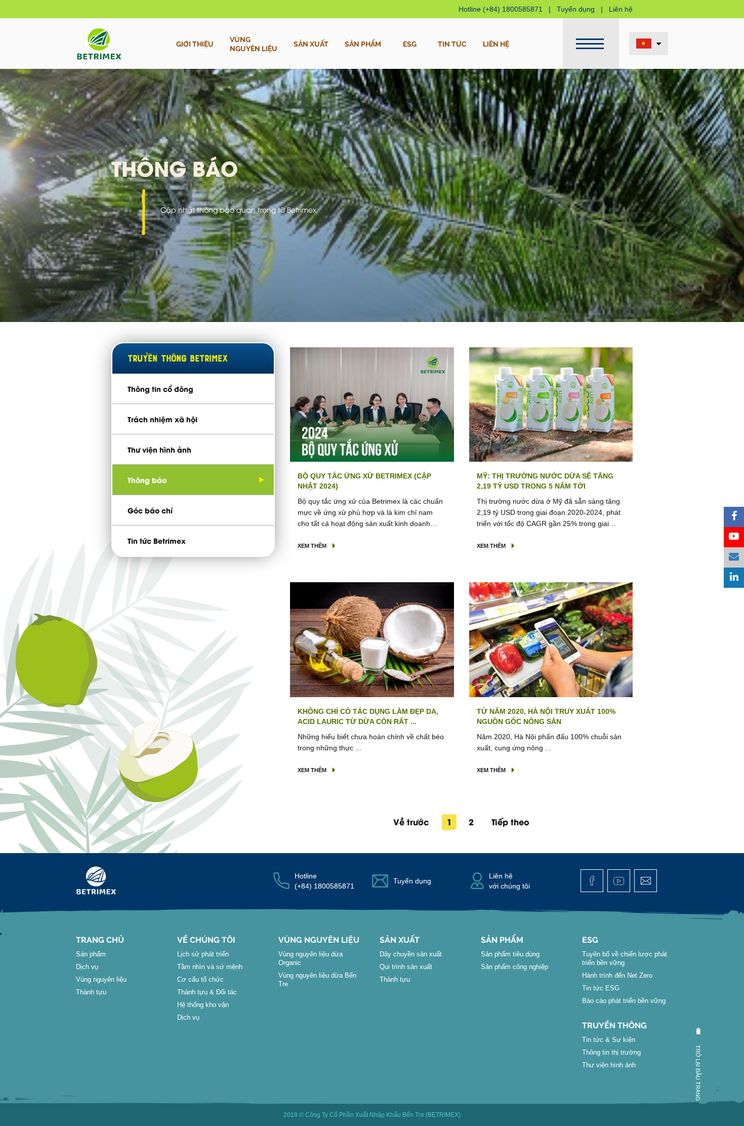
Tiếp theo (510, 821)
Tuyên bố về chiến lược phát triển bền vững (624, 958)
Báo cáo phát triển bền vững (624, 1000)
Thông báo (147, 479)
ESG (410, 43)
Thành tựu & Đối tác (207, 992)
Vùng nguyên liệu (101, 979)
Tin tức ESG (600, 988)
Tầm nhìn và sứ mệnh (209, 967)
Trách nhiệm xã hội (162, 419)
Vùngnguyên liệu (253, 43)
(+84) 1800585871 (513, 9)
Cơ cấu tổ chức (200, 979)
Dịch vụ (87, 967)
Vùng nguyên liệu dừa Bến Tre (317, 980)
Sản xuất (311, 43)
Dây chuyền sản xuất (411, 954)
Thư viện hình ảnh (159, 449)
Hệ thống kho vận (203, 1005)
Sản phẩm (363, 43)
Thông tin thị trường (611, 1052)
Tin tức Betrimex (157, 540)
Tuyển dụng (576, 9)
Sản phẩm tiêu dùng (510, 954)
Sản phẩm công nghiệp (514, 967)
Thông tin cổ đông (160, 388)
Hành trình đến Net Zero (617, 975)
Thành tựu (91, 992)
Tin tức (452, 43)
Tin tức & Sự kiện (608, 1039)
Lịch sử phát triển (203, 954)
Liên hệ (621, 9)
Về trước (411, 821)
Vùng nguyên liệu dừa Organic (310, 958)
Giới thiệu (195, 43)
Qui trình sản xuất (406, 967)
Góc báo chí (150, 510)
